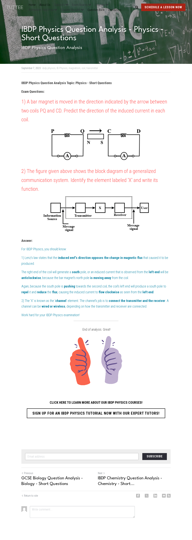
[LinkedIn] (155, 496)
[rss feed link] (169, 496)
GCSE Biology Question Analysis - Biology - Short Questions (52, 481)
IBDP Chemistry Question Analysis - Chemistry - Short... (130, 481)
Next (100, 473)
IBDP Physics (34, 249)
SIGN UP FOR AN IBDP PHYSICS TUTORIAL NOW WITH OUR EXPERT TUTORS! (96, 413)
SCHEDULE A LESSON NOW (163, 7)
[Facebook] (138, 496)
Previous (28, 473)
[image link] (17, 7)
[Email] (164, 496)
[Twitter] (146, 496)
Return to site (31, 495)
